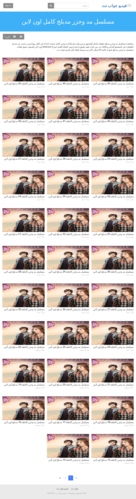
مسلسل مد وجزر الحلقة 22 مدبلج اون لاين (24, 347)
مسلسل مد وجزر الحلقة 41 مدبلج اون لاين (68, 121)
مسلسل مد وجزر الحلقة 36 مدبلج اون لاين (113, 196)
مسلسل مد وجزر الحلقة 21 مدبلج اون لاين (113, 384)
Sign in (8, 5)
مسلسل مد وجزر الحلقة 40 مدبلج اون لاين (24, 121)
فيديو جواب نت (114, 5)
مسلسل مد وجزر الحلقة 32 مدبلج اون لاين (68, 234)
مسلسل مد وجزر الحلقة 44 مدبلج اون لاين (68, 83)
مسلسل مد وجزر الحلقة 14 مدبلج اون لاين (68, 460)
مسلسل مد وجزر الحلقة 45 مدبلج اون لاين (113, 83)
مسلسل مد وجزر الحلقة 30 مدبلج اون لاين (113, 271)
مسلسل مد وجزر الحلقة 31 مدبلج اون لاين (24, 234)
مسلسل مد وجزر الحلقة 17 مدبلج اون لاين (68, 422)
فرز (8, 36)
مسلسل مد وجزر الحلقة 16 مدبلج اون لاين (24, 422)
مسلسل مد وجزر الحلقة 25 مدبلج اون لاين (24, 309)
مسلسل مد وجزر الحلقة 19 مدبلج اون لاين (24, 384)
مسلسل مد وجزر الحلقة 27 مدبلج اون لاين (113, 309)
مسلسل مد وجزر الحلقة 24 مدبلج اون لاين (113, 347)
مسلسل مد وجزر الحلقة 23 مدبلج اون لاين (68, 347)
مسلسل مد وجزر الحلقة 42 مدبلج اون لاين (113, 121)
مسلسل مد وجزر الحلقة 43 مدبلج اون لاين (24, 83)
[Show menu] (129, 5)
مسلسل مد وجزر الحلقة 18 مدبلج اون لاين (113, 422)
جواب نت (74, 489)
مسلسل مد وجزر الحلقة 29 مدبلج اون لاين (68, 271)
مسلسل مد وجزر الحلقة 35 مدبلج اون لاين (68, 196)
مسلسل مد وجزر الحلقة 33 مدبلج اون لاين (113, 234)
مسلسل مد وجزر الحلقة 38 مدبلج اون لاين (68, 158)
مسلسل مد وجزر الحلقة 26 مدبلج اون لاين (68, 309)
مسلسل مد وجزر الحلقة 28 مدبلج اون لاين (24, 271)
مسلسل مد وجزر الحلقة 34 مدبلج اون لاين (24, 196)
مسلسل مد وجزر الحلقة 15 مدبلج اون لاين (113, 460)
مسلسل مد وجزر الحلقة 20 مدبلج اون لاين (68, 384)
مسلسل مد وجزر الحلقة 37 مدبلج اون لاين (24, 158)
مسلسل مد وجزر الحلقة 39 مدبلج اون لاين (113, 158)
